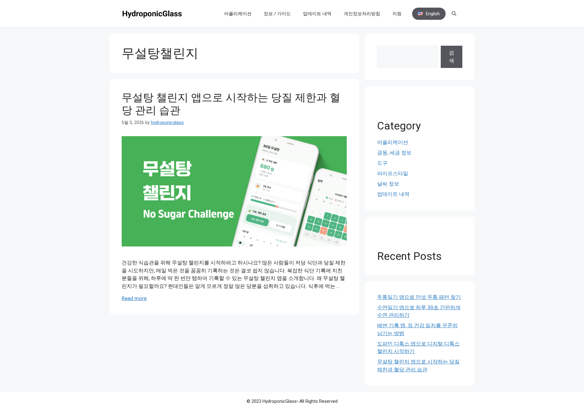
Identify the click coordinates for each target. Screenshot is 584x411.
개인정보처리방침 (362, 13)
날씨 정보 (388, 184)
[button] (454, 14)
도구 (382, 163)
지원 (396, 13)
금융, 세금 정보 (394, 153)
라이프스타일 (392, 173)
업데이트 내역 (317, 13)
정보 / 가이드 (277, 13)
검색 (451, 57)
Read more (134, 298)
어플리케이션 (238, 13)
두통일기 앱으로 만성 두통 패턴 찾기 (419, 297)
